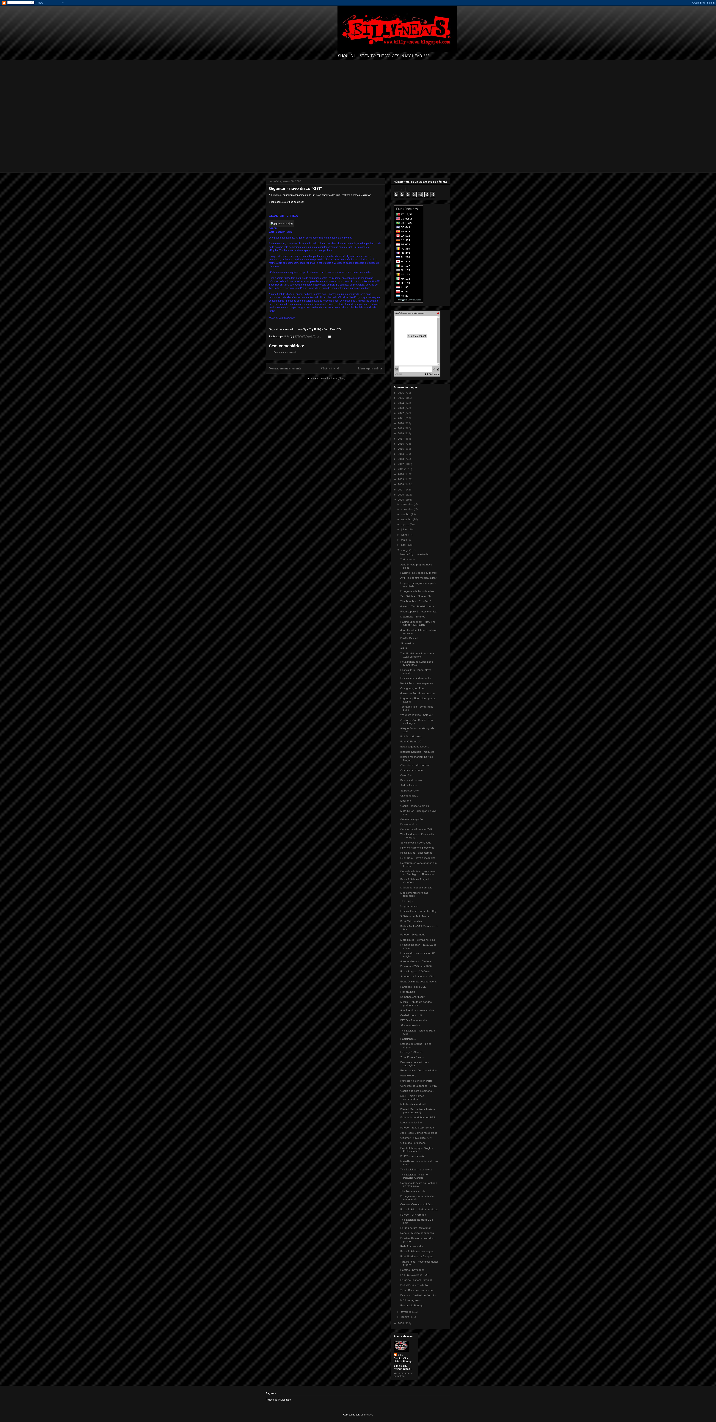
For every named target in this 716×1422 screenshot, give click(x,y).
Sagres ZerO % (409, 790)
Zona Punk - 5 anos (412, 1057)
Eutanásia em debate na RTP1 (418, 1117)
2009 (401, 479)
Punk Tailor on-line (411, 921)
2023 (401, 408)
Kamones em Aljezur (412, 996)
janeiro (405, 1316)
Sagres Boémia (409, 905)
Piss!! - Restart (409, 638)
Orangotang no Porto (412, 688)
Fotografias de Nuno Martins (417, 591)
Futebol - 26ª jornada (412, 934)
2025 (401, 397)
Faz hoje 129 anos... (412, 1052)
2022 (401, 413)
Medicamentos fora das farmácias (414, 894)
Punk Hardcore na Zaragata (416, 1256)
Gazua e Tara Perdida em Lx (417, 606)
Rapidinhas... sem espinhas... (417, 683)
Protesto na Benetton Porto (416, 1080)
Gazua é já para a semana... (417, 1090)
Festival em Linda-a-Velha (415, 678)
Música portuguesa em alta (416, 887)
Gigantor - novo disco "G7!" (416, 1137)
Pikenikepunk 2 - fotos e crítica (418, 611)
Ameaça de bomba (411, 770)
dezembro (407, 504)
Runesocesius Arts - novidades (418, 1070)
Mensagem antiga (370, 368)
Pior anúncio (407, 991)
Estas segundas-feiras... (414, 746)
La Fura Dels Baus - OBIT (415, 1274)
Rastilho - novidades (412, 1269)
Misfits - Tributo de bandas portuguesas (416, 1003)
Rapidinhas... (408, 1038)
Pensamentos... (409, 824)
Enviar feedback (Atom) (332, 378)
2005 (401, 499)
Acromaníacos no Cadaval (415, 961)
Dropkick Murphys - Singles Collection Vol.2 (416, 1150)
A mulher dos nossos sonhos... (418, 1010)
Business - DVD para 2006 (416, 966)
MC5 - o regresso (410, 1300)
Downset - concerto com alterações (414, 1064)
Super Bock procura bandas (416, 1290)
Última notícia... (409, 795)
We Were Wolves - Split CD (416, 714)
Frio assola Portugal (412, 1305)
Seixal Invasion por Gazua (415, 842)
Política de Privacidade (278, 1399)
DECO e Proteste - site (413, 1020)
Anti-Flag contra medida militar (418, 577)
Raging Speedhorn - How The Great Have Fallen (418, 623)
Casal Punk (407, 775)
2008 (401, 484)
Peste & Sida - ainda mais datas (419, 1209)
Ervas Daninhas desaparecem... (419, 981)
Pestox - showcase (411, 780)
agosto (405, 524)
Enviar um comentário (285, 352)
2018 (401, 433)
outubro (406, 514)
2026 (401, 392)
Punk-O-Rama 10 (410, 741)
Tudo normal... (408, 559)
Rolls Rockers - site (411, 1246)
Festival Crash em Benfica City (418, 911)
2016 (401, 443)
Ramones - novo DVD (413, 986)
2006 (401, 494)
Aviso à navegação (411, 819)
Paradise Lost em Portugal (416, 1279)
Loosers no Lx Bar (411, 1122)
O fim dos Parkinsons (412, 1142)
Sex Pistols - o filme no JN (415, 596)
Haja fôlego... (408, 1075)
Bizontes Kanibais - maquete (417, 751)
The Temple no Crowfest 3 (415, 601)
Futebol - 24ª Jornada (413, 1214)
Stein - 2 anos (408, 785)
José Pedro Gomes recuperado (418, 1132)
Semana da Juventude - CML (417, 976)
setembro (407, 519)
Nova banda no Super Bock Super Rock (416, 663)
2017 (401, 438)
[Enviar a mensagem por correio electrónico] (329, 336)
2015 (401, 448)
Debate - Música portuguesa (417, 1232)
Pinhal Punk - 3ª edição (414, 1285)
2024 (401, 403)
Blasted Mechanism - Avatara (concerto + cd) (417, 1111)
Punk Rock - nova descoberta (417, 857)
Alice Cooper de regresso (415, 764)
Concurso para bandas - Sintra (418, 1085)
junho (404, 534)
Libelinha (405, 800)
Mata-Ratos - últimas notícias (417, 939)
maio (404, 539)
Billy (400, 1354)
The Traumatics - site (412, 1191)
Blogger (368, 1414)
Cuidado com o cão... (412, 1015)
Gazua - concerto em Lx (414, 805)
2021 (401, 418)
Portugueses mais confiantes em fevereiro (417, 1198)
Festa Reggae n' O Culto (415, 971)
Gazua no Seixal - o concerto (417, 693)
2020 (401, 423)
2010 (401, 474)
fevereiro (406, 1311)
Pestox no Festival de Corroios (418, 1295)
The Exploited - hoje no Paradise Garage (414, 1176)
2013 (401, 458)
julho (404, 529)
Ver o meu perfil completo (403, 1374)
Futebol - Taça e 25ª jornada (417, 1127)
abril (404, 544)
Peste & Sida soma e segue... (417, 1251)
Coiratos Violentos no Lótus (416, 1204)
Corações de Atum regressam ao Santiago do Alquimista (418, 873)
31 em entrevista (410, 1025)
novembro (407, 509)
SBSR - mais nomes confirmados (412, 1097)
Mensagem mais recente (285, 368)
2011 (401, 469)
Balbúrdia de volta (411, 736)
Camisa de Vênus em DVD (416, 829)
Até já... (404, 648)
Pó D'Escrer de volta (412, 1156)
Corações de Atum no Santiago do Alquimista (418, 1184)
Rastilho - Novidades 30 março (418, 572)
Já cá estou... (408, 643)
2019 (401, 428)
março (405, 549)
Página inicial (330, 368)
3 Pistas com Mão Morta (414, 916)
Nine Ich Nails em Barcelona (417, 847)
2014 (401, 453)
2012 (401, 463)
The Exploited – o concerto (416, 1169)
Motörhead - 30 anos (412, 616)
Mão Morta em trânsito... (414, 1104)
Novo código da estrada (414, 554)
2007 (401, 489)
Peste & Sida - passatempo (416, 852)
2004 (401, 1323)
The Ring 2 (406, 900)
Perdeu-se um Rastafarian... (417, 1227)
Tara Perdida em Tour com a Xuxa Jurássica (417, 655)
